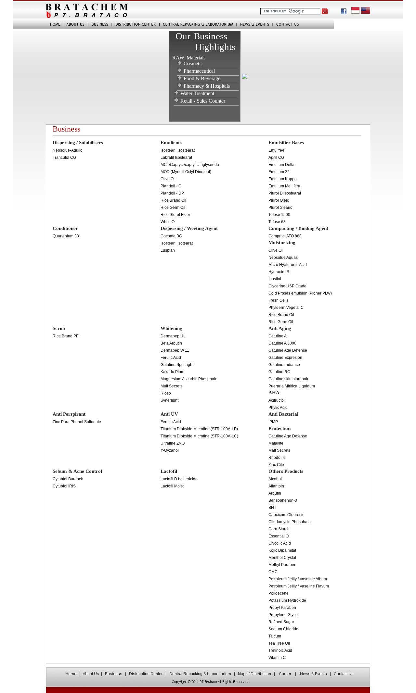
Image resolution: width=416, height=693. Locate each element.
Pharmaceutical (199, 71)
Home (38, 24)
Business (100, 24)
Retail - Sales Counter (202, 101)
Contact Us (303, 24)
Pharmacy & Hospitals (207, 86)
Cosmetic (193, 63)
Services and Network (135, 24)
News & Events (255, 24)
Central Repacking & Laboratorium (198, 24)
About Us (76, 24)
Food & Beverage (202, 78)
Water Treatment (197, 93)
